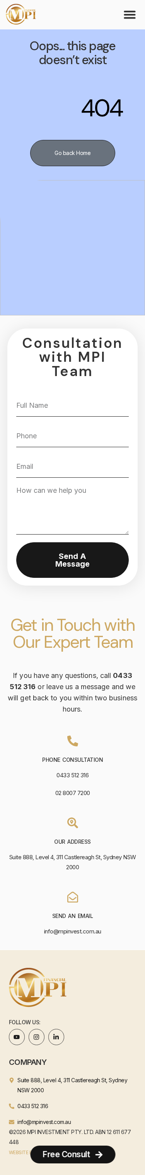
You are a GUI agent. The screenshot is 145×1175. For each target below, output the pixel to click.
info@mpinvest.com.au (72, 931)
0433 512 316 (72, 775)
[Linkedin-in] (56, 1037)
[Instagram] (37, 1037)
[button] (130, 14)
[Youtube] (17, 1037)
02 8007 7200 (72, 793)
